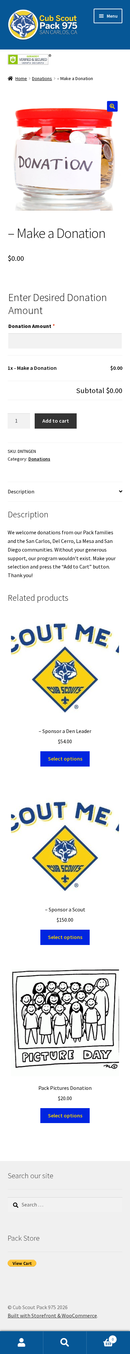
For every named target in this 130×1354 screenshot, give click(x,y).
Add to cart (55, 420)
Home (21, 78)
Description (21, 491)
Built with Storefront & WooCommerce (52, 1315)
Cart (100, 1337)
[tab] (65, 492)
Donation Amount (31, 326)
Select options (65, 758)
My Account (21, 1342)
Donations (42, 78)
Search (65, 1342)
